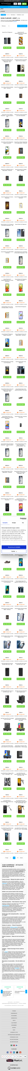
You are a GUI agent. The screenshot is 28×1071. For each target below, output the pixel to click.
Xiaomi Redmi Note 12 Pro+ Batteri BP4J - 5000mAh (7, 472)
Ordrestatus (14, 1018)
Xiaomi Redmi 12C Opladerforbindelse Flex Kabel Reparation (7, 280)
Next (26, 991)
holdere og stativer (14, 927)
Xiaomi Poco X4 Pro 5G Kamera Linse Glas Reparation (21, 115)
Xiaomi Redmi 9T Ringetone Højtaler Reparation (7, 335)
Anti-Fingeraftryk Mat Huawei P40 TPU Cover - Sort (20, 664)
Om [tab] (23, 522)
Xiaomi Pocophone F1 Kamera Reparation (7, 197)
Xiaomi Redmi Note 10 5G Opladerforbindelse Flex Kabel (21, 390)
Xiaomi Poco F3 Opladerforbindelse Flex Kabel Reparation (21, 33)
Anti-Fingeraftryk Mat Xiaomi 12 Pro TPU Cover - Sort (7, 691)
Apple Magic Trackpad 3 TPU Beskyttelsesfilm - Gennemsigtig (21, 746)
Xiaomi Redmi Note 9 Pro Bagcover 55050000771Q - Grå (21, 582)
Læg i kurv (7, 47)
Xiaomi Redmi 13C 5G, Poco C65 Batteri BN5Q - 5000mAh (7, 307)
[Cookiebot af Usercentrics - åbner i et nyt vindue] (20, 519)
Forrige (6, 857)
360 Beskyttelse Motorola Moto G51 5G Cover (7, 637)
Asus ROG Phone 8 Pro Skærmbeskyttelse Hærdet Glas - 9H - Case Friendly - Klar (20, 801)
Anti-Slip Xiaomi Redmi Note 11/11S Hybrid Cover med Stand (7, 746)
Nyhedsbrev (14, 1025)
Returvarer (14, 1015)
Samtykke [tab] (5, 522)
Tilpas (13, 551)
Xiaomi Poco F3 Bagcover (7, 32)
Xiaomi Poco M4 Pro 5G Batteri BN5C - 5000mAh (7, 88)
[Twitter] (17, 1052)
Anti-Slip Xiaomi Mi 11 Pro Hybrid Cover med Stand (7, 719)
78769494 (24, 1003)
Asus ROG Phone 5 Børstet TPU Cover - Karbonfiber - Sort (7, 774)
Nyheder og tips (14, 1032)
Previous (2, 991)
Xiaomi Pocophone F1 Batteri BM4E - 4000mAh (20, 170)
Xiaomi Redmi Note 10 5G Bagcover (21, 362)
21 (14, 857)
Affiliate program (14, 1039)
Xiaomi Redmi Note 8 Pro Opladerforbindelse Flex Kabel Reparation (21, 554)
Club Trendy (14, 1022)
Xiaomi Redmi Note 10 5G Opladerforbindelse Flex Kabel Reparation (7, 417)
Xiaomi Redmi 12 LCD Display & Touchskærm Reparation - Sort (7, 225)
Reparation (17, 968)
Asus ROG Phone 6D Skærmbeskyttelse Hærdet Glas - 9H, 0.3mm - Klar (20, 774)
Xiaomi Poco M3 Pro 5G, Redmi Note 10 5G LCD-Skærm (21, 60)
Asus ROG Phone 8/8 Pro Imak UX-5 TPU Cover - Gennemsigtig (20, 829)
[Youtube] (20, 1052)
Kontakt (14, 1027)
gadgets (6, 951)
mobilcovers (4, 883)
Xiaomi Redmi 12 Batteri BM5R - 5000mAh (20, 197)
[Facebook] (8, 1052)
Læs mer (15, 21)
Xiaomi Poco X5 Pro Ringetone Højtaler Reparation (7, 143)
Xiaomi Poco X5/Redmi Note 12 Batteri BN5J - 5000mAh (7, 170)
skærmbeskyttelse (5, 905)
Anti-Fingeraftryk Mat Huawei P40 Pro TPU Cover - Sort (7, 664)
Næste (21, 857)
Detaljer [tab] (14, 522)
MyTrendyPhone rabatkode (14, 1034)
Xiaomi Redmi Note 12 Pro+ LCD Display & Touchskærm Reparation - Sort (20, 472)
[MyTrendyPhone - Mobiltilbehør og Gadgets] (6, 4)
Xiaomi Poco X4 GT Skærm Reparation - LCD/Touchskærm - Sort (7, 115)
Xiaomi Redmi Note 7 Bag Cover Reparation (7, 499)
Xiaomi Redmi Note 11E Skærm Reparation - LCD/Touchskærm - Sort (7, 444)
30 (17, 857)
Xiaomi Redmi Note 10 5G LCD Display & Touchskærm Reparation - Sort (7, 390)
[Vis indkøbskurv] (24, 4)
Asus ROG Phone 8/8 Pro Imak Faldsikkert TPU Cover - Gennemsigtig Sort (7, 829)
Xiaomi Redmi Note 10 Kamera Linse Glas (21, 417)
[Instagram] (11, 1052)
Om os (14, 1020)
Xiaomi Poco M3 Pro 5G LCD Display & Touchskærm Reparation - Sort (7, 60)
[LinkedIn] (14, 1052)
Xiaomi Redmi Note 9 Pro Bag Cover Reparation (7, 582)
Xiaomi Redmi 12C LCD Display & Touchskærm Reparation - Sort (20, 252)
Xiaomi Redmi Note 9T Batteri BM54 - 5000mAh (7, 609)
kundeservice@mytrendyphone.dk (9, 1003)
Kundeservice (14, 1013)
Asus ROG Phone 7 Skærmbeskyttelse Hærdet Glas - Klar (7, 801)
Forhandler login (14, 1037)
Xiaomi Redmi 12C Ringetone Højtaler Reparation (21, 280)
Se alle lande (14, 1048)
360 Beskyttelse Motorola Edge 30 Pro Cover (21, 609)
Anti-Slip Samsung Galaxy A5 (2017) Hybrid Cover (20, 691)
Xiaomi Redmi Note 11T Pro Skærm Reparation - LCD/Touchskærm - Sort (20, 444)
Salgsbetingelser (14, 1041)
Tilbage (4, 14)
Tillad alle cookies (14, 547)
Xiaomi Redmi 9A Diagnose (20, 306)
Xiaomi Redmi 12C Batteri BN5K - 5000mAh (7, 252)
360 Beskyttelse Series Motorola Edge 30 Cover (21, 637)
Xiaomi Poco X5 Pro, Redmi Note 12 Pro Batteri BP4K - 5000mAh (20, 143)
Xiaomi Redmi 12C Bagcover (20, 224)
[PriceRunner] (9, 1060)
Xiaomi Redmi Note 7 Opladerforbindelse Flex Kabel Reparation (21, 499)
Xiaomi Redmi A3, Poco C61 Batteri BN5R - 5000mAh (20, 335)
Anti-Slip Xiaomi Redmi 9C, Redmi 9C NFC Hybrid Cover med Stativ (20, 719)
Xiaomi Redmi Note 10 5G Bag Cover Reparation (7, 362)
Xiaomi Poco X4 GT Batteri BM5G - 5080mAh (20, 88)
